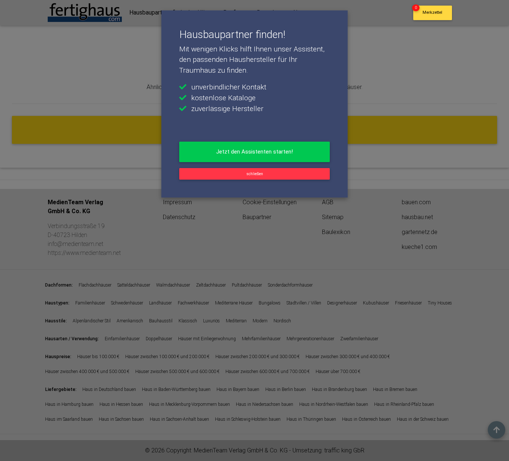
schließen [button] (254, 173)
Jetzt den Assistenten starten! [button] (254, 151)
